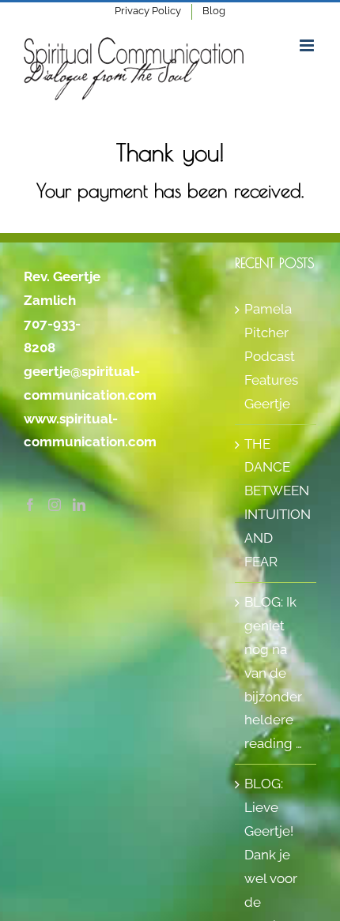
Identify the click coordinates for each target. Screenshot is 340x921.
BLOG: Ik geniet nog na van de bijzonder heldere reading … (273, 672)
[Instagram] (54, 504)
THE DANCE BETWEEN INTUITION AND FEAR (276, 503)
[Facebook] (30, 504)
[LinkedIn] (79, 504)
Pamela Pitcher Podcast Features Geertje (271, 356)
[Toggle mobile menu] (308, 45)
